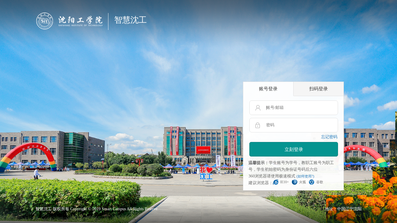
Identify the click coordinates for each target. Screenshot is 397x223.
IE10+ (284, 182)
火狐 (302, 182)
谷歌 (319, 182)
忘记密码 (329, 137)
